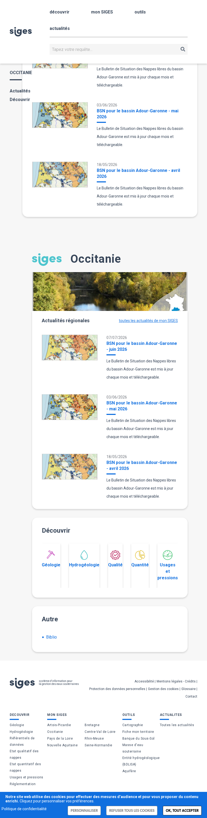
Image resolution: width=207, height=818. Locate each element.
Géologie (51, 564)
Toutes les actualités (177, 725)
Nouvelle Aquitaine (62, 745)
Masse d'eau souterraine (132, 748)
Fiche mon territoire (138, 732)
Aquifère (129, 771)
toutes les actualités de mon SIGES (148, 320)
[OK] (183, 49)
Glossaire (188, 689)
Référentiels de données (22, 741)
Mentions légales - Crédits (176, 681)
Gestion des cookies (163, 689)
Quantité (140, 564)
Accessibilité (144, 681)
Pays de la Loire (60, 738)
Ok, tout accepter (182, 811)
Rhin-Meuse (94, 738)
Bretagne (92, 725)
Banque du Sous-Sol (138, 738)
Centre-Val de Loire (100, 732)
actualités (60, 28)
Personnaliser (84, 811)
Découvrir (20, 99)
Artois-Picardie (59, 725)
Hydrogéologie (84, 564)
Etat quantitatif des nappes (25, 767)
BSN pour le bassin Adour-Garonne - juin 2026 (141, 346)
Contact (191, 696)
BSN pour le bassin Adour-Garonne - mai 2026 (137, 113)
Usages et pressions (167, 571)
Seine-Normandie (98, 745)
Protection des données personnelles (117, 689)
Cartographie (132, 725)
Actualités (20, 90)
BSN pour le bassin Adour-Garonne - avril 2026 (138, 173)
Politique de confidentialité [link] (24, 809)
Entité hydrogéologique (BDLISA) (141, 761)
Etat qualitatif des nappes (24, 754)
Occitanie (55, 732)
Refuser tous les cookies (131, 811)
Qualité (115, 564)
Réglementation (23, 784)
